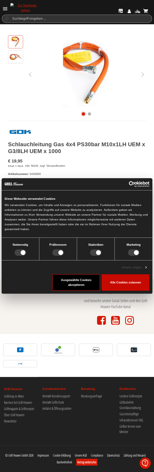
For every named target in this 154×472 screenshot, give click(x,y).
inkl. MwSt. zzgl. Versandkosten (45, 165)
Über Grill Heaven (14, 414)
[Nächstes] (143, 74)
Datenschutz (113, 455)
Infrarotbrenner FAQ (131, 420)
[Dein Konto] (129, 11)
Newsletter (10, 421)
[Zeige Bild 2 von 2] (89, 114)
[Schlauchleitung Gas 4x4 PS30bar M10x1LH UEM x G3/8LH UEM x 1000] (86, 74)
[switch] (58, 252)
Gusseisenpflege (129, 413)
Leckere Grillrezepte (131, 396)
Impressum (43, 455)
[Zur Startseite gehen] (25, 8)
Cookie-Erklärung (62, 455)
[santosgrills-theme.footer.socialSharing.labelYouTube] (116, 325)
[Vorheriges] (30, 74)
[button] (145, 463)
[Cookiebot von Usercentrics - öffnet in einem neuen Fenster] (131, 184)
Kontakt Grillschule (53, 402)
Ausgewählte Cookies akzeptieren (76, 282)
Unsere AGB (81, 455)
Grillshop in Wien (14, 396)
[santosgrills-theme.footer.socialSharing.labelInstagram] (129, 325)
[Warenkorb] (146, 11)
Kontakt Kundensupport (56, 396)
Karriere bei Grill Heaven (18, 402)
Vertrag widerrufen (86, 462)
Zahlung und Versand (135, 455)
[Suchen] (6, 19)
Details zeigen (132, 267)
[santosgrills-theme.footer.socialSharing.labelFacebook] (102, 325)
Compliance (97, 455)
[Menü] (5, 8)
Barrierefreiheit (64, 462)
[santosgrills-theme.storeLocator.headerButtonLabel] (120, 10)
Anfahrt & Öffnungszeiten (57, 408)
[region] (77, 74)
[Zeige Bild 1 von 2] (83, 114)
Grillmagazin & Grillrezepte (19, 408)
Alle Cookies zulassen (125, 282)
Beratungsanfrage (91, 396)
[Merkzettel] (137, 11)
